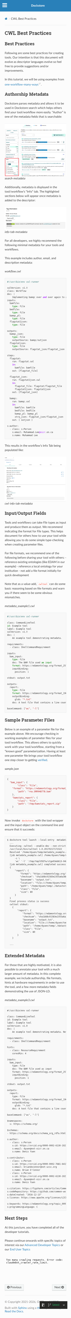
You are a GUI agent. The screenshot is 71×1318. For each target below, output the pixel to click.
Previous (15, 1287)
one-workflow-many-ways (21, 84)
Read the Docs (14, 1311)
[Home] (6, 18)
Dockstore (38, 5)
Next (57, 1287)
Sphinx (22, 1307)
